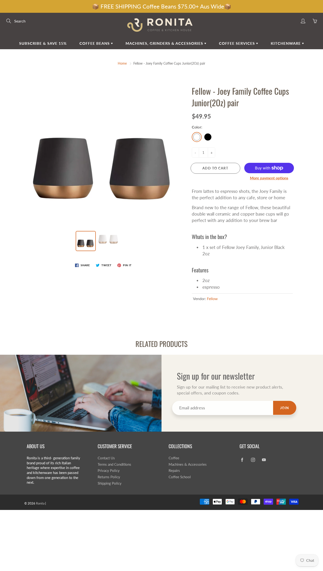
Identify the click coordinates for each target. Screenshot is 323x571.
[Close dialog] (251, 200)
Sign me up (205, 352)
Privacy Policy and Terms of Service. (162, 365)
